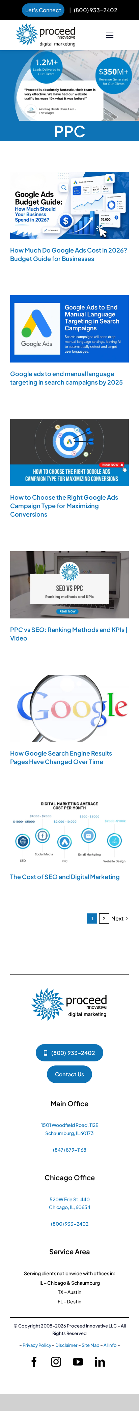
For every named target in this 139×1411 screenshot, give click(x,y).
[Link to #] (109, 35)
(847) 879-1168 (69, 1150)
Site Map (91, 1345)
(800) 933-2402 (95, 10)
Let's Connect (43, 10)
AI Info (110, 1345)
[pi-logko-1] (69, 985)
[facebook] (34, 1362)
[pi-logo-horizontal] (45, 26)
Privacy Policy (37, 1345)
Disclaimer (66, 1345)
